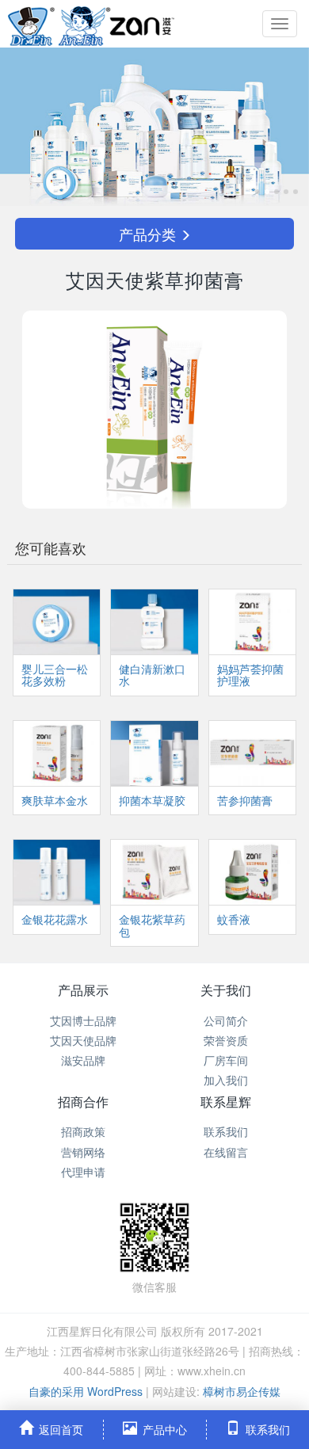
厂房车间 (226, 1060)
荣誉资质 (226, 1040)
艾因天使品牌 (83, 1040)
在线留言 (226, 1152)
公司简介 (226, 1020)
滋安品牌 (83, 1060)
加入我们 (226, 1080)
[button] (23, 127)
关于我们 (225, 990)
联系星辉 (225, 1101)
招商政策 (83, 1131)
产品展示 (83, 990)
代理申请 (83, 1172)
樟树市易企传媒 (241, 1391)
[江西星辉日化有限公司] (91, 24)
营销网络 (83, 1152)
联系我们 (226, 1131)
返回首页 (61, 1429)
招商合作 (83, 1101)
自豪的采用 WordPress (87, 1391)
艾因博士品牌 (83, 1020)
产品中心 (165, 1429)
